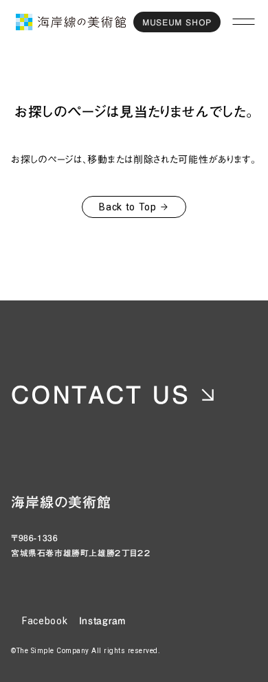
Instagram (102, 621)
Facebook (45, 621)
